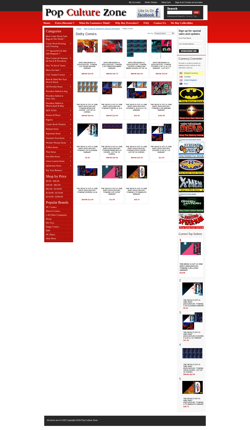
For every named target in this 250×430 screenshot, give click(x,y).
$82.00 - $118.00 (54, 189)
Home (79, 28)
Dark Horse (51, 238)
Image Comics (52, 226)
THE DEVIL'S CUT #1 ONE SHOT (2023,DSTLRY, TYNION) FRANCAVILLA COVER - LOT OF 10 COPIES (111, 150)
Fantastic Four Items (55, 138)
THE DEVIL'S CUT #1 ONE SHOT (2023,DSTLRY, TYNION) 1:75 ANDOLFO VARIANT (136, 191)
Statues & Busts (53, 115)
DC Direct (50, 234)
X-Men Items (52, 147)
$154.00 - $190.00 (54, 196)
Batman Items (52, 129)
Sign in (178, 2)
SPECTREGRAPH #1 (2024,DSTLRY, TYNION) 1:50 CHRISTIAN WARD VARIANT (112, 65)
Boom (49, 219)
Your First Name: (185, 38)
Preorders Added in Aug (57, 91)
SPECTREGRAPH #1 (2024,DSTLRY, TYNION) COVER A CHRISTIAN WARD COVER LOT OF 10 (136, 65)
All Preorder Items (54, 86)
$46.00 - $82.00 (53, 185)
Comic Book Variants (56, 124)
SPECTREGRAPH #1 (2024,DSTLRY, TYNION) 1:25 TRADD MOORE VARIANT (87, 65)
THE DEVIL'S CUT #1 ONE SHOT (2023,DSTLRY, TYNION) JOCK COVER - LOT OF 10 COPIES (136, 149)
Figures (49, 119)
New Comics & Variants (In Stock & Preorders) (57, 59)
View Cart (166, 2)
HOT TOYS (51, 110)
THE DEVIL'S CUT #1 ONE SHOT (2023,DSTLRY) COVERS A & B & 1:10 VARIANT (161, 149)
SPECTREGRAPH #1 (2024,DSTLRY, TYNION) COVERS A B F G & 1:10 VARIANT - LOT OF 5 (161, 65)
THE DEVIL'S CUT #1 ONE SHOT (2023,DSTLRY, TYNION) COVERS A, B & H (111, 107)
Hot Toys (50, 222)
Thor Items (51, 152)
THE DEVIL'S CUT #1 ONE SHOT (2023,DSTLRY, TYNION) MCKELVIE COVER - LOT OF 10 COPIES (87, 108)
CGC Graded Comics (55, 74)
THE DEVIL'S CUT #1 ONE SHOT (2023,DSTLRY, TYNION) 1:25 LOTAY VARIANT (111, 191)
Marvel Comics (53, 211)
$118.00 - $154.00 (54, 192)
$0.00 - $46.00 (52, 181)
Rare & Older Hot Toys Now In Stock (56, 80)
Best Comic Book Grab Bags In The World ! (56, 37)
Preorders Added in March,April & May (55, 104)
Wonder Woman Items (56, 142)
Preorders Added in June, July (54, 97)
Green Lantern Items (55, 161)
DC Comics (51, 207)
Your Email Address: (186, 44)
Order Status (151, 2)
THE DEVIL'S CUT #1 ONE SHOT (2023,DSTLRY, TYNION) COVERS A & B (87, 190)
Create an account (193, 2)
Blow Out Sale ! (53, 70)
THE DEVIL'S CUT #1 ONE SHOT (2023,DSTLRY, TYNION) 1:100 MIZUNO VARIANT (161, 107)
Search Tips (191, 16)
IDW (48, 230)
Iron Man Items (53, 156)
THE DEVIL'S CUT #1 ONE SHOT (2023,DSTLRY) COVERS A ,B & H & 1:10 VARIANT (136, 107)
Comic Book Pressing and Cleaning (56, 45)
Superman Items (53, 133)
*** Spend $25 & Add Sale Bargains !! (56, 52)
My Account (134, 2)
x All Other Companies (56, 215)
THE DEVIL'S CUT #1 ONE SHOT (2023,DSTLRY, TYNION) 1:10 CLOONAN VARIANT (87, 149)
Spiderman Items (53, 165)
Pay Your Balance (54, 170)
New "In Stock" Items (55, 65)
